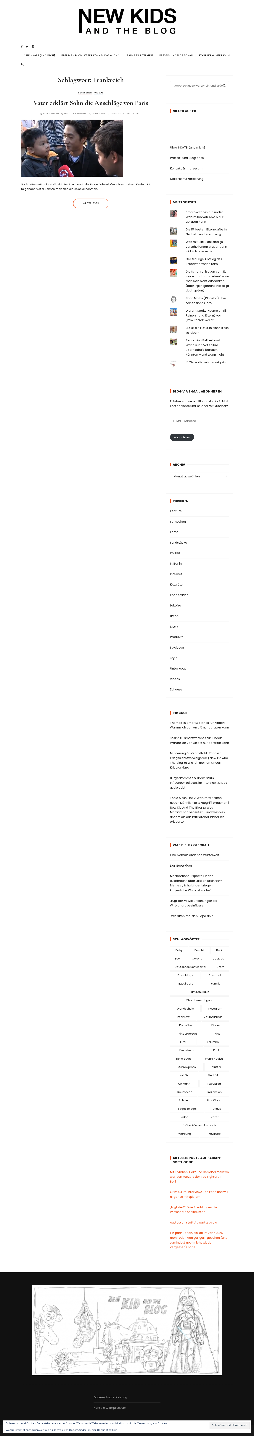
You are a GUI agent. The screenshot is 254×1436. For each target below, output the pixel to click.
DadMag (218, 958)
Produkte (177, 637)
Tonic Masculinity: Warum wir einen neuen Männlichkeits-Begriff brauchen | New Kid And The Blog (199, 802)
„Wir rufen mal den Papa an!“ (191, 916)
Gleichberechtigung (199, 1000)
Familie (216, 983)
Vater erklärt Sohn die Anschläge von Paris (90, 103)
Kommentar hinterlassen (126, 114)
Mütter (216, 1067)
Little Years (184, 1059)
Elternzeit (215, 975)
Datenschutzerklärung (186, 179)
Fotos (174, 532)
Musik (174, 626)
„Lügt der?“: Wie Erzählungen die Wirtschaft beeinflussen (193, 903)
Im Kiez (175, 553)
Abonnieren (182, 437)
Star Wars (213, 1100)
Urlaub (217, 1109)
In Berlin (176, 563)
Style (173, 658)
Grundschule (185, 1008)
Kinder (215, 1025)
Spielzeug (177, 647)
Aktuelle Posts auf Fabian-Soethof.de (197, 1160)
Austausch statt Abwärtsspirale (193, 1222)
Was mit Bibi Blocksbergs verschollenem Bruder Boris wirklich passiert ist (206, 246)
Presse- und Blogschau (176, 55)
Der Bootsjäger (181, 865)
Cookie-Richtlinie (107, 1430)
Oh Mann (184, 1084)
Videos (98, 92)
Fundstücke (178, 542)
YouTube (214, 1134)
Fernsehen (85, 92)
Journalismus (213, 1017)
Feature (176, 511)
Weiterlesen (91, 203)
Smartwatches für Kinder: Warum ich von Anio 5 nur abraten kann (205, 217)
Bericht (199, 950)
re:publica (214, 1084)
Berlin (220, 950)
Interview (183, 1017)
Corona (197, 958)
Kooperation (179, 595)
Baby (179, 950)
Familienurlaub (199, 992)
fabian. (101, 114)
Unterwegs (178, 668)
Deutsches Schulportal (190, 967)
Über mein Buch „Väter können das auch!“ (90, 55)
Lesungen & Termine (139, 55)
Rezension (215, 1092)
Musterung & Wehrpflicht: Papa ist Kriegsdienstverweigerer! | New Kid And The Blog (199, 758)
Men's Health (214, 1059)
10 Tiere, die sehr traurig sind (207, 362)
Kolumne (213, 1042)
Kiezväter (177, 584)
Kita (183, 1042)
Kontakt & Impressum (214, 55)
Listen (174, 616)
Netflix (184, 1075)
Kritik (216, 1050)
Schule (183, 1100)
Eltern (220, 967)
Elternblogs (185, 975)
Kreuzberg (186, 1050)
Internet (176, 574)
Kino (218, 1034)
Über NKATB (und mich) (39, 55)
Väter (214, 1117)
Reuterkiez (184, 1092)
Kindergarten (188, 1034)
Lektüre (175, 605)
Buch (178, 958)
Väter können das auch (200, 1125)
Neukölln (213, 1075)
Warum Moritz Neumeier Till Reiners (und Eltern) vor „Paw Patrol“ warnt (206, 315)
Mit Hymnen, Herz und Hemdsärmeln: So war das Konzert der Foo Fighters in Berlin (199, 1177)
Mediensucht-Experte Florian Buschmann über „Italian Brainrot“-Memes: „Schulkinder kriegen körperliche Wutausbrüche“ (196, 883)
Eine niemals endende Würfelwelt (194, 855)
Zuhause (176, 689)
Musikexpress (187, 1067)
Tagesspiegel (187, 1109)
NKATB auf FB (184, 111)
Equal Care (186, 983)
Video (185, 1117)
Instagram (215, 1008)
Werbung (184, 1134)
